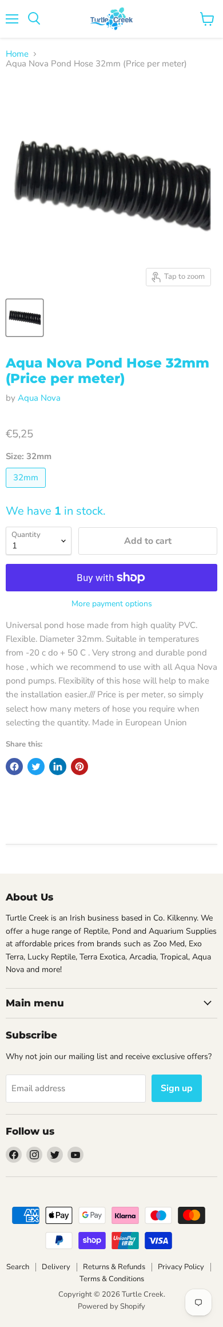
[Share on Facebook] (14, 766)
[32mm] (27, 490)
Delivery (56, 1267)
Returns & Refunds (114, 1267)
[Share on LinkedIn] (57, 766)
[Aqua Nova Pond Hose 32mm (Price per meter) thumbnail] (24, 317)
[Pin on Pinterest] (79, 766)
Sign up (177, 1088)
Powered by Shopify (111, 1306)
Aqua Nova (39, 398)
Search (17, 1267)
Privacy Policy (181, 1267)
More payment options (111, 604)
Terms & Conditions (111, 1279)
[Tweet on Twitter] (36, 766)
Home (17, 54)
